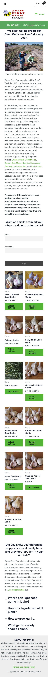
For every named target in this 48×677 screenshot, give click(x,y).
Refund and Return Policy (24, 667)
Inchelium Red (20, 166)
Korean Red (10, 163)
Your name (9, 247)
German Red (30, 160)
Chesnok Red (18, 160)
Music (18, 163)
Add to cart (34, 487)
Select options (11, 307)
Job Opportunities (16, 590)
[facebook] (5, 4)
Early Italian (36, 166)
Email (7, 234)
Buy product (13, 391)
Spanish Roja (28, 163)
